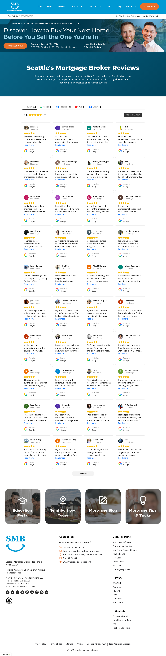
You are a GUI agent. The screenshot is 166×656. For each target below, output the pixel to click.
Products (76, 6)
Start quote (149, 6)
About (50, 6)
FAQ (109, 6)
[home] (14, 6)
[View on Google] (26, 128)
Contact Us (131, 6)
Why (40, 6)
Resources (94, 6)
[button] (77, 6)
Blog (119, 6)
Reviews (61, 6)
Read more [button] (29, 145)
